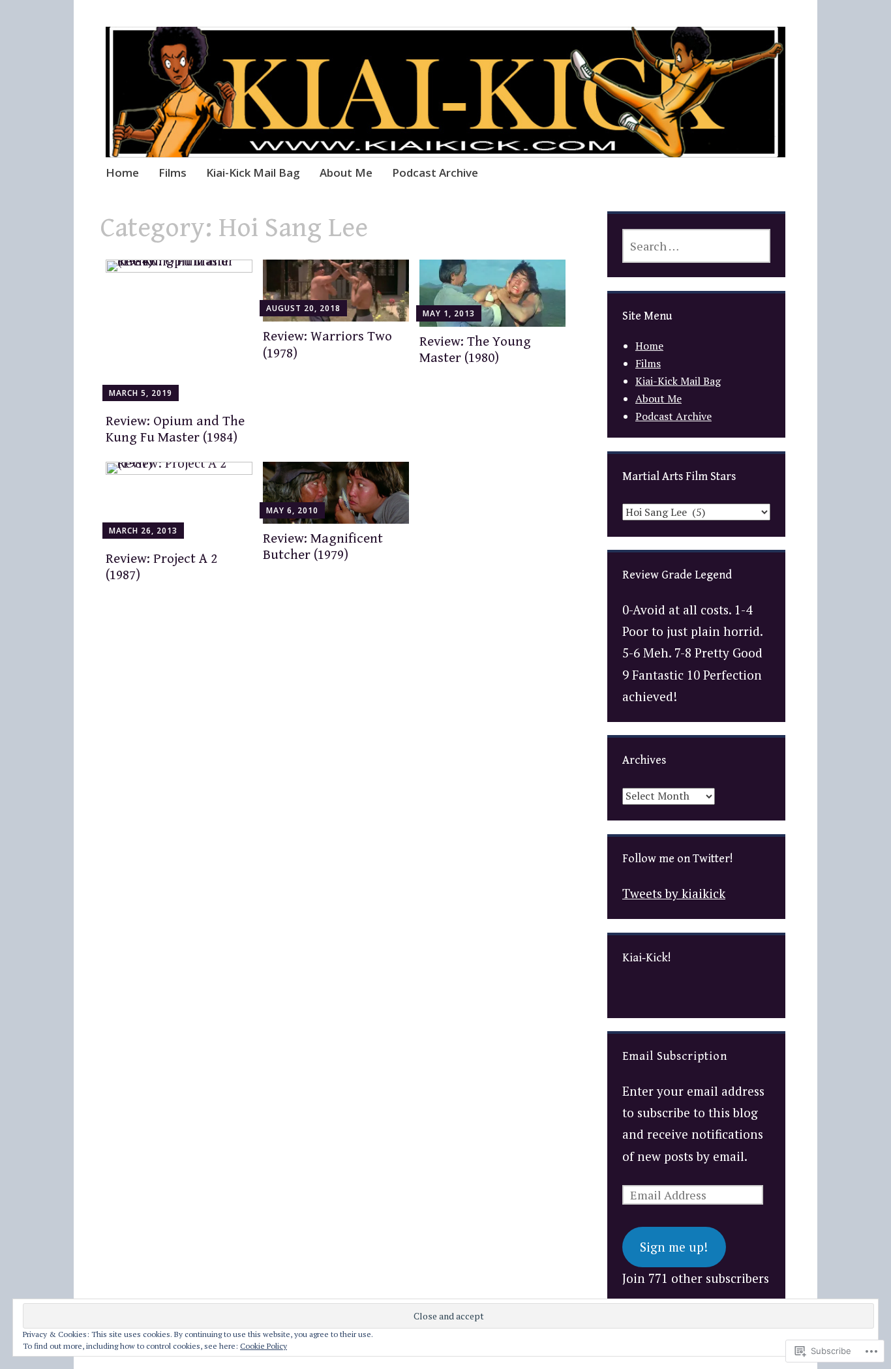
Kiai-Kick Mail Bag (253, 172)
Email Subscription (674, 1056)
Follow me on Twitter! (677, 858)
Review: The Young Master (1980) (475, 350)
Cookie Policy (263, 1346)
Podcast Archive (435, 172)
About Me (346, 172)
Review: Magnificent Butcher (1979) (323, 547)
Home (122, 172)
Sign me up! (674, 1247)
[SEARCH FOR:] (696, 246)
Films (173, 172)
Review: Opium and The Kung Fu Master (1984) (175, 429)
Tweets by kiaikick (673, 893)
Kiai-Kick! (646, 958)
